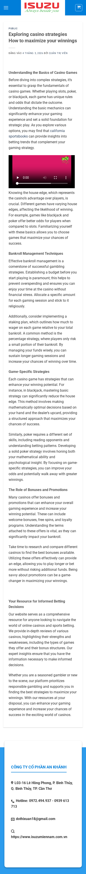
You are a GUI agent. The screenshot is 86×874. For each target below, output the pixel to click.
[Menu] (6, 7)
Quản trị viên (58, 53)
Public (13, 28)
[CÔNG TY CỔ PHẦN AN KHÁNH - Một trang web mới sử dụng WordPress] (43, 7)
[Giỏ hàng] (78, 7)
